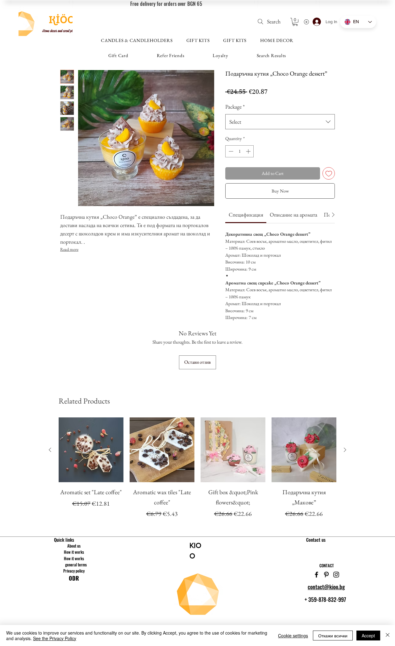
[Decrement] (230, 151)
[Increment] (249, 151)
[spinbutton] (240, 151)
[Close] (387, 635)
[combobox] (280, 122)
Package (235, 106)
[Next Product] (345, 449)
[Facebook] (316, 574)
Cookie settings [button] (293, 635)
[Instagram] (336, 574)
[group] (197, 468)
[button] (295, 22)
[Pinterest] (326, 574)
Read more (69, 249)
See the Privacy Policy (54, 638)
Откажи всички (332, 635)
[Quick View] (91, 449)
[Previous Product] (50, 449)
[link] (246, 214)
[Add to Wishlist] (328, 173)
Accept (368, 635)
